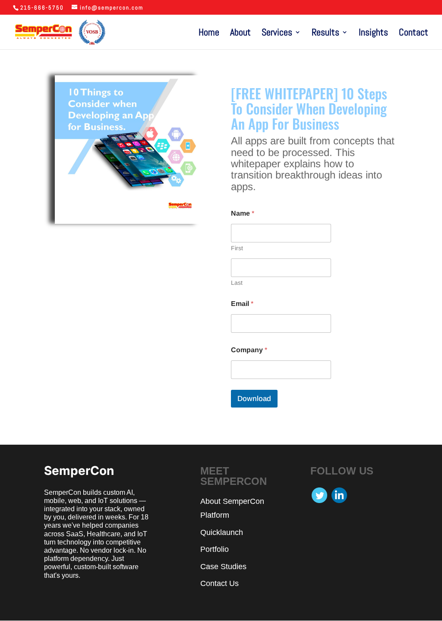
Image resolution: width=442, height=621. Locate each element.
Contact (413, 33)
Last (237, 282)
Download (254, 399)
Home (209, 33)
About (240, 33)
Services (277, 33)
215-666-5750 (42, 7)
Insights (373, 33)
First (237, 248)
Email (242, 303)
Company (249, 349)
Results (325, 33)
